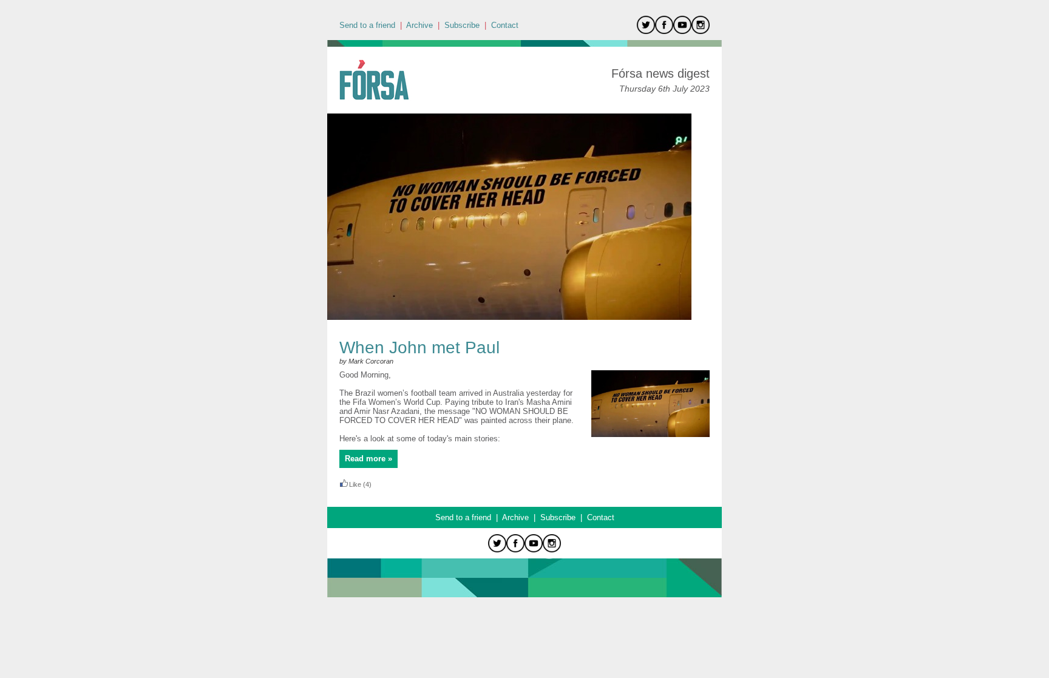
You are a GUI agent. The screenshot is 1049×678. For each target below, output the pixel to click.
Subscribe (462, 25)
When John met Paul (419, 347)
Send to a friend (367, 25)
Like (355, 484)
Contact (504, 25)
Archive (419, 25)
